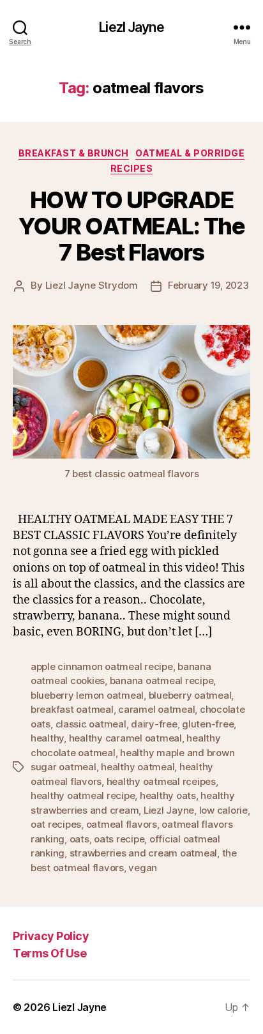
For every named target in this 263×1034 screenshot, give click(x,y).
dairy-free (154, 724)
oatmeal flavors (121, 824)
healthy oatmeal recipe (83, 795)
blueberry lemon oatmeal (87, 695)
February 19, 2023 (208, 285)
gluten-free (208, 724)
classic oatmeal (91, 724)
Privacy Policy (51, 936)
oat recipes (56, 824)
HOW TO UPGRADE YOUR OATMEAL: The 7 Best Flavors (132, 226)
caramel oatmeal (156, 709)
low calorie (223, 810)
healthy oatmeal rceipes (161, 781)
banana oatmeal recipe (162, 680)
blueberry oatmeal (190, 695)
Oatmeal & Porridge (189, 153)
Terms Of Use (49, 953)
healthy (47, 738)
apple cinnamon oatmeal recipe (102, 666)
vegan (142, 868)
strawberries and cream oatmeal (143, 853)
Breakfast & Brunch (74, 153)
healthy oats (168, 795)
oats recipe (119, 839)
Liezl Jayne (131, 27)
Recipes (131, 168)
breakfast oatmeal (72, 709)
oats (79, 839)
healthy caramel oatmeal (125, 738)
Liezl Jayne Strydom (91, 285)
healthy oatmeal (137, 767)
